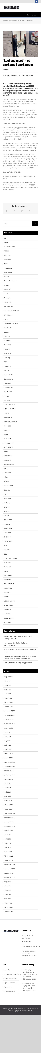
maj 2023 (7, 843)
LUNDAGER (7, 460)
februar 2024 (8, 805)
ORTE (6, 494)
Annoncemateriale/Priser (11, 974)
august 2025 (8, 728)
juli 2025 (7, 732)
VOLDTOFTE (8, 622)
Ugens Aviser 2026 (10, 983)
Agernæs (7, 255)
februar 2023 (8, 856)
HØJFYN (6, 413)
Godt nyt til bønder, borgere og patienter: (18, 663)
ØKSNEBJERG (8, 498)
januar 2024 (8, 809)
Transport (7, 592)
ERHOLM (7, 336)
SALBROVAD (8, 520)
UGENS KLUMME (9, 601)
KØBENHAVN (8, 447)
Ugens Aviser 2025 (10, 978)
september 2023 (9, 826)
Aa (5, 238)
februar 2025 (8, 753)
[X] (14, 211)
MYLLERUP (7, 473)
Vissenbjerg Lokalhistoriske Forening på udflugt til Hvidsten (30, 973)
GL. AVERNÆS (8, 375)
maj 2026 (7, 689)
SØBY (6, 554)
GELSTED (7, 370)
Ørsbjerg (7, 503)
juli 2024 (7, 783)
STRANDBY (7, 562)
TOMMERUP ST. (9, 584)
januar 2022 (8, 911)
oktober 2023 (8, 822)
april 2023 (7, 847)
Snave (6, 545)
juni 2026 (7, 685)
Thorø (6, 571)
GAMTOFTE (7, 366)
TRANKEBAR (8, 588)
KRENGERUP (8, 456)
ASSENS (7, 276)
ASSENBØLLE (8, 272)
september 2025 (9, 724)
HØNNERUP (8, 417)
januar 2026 (8, 707)
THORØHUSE (8, 575)
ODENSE (7, 490)
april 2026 (7, 694)
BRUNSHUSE (8, 306)
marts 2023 (8, 852)
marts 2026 (8, 698)
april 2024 (7, 796)
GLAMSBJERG (8, 379)
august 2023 (8, 830)
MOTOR (6, 469)
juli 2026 (7, 681)
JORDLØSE (7, 426)
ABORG (6, 251)
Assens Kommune (10, 281)
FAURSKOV (7, 345)
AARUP (6, 242)
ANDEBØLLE (8, 268)
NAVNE (6, 481)
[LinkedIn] (22, 211)
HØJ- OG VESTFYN (10, 409)
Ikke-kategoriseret (10, 422)
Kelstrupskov (10, 247)
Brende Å (7, 298)
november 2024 (9, 766)
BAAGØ (6, 285)
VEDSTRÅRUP (8, 605)
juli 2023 (7, 835)
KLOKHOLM (8, 439)
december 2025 (9, 711)
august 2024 (8, 779)
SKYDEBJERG (8, 541)
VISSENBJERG (8, 618)
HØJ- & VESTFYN (9, 405)
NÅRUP (6, 477)
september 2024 (9, 775)
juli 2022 (7, 886)
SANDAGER (8, 524)
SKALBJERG (8, 528)
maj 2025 (7, 741)
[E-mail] (30, 211)
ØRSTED (7, 507)
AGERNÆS (7, 259)
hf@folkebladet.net (26, 75)
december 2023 (9, 813)
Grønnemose (8, 387)
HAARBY (7, 396)
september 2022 (9, 877)
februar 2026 (8, 702)
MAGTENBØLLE (9, 464)
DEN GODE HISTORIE (11, 323)
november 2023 (9, 818)
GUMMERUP (8, 392)
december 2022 (9, 864)
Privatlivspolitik (9, 991)
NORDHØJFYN (8, 486)
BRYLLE (6, 319)
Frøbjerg (7, 358)
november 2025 (9, 715)
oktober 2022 (8, 873)
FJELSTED (7, 349)
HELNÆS (7, 400)
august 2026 (8, 677)
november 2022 (9, 869)
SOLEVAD (7, 550)
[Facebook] (6, 211)
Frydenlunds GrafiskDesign (24, 1011)
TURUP (6, 597)
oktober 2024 (8, 771)
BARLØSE (7, 289)
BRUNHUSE (8, 302)
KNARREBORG (8, 443)
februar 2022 (8, 907)
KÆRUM (6, 430)
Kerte (6, 434)
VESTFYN (7, 614)
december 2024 (9, 762)
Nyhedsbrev (8, 987)
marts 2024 (8, 800)
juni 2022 (7, 890)
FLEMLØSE (7, 353)
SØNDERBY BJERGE (10, 558)
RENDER (7, 511)
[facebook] (36, 1)
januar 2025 (8, 758)
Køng (6, 451)
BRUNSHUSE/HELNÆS (11, 311)
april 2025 (7, 745)
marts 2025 (8, 749)
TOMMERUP (8, 580)
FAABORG (7, 340)
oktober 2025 (8, 719)
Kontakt (7, 970)
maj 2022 (7, 894)
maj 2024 (7, 792)
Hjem (4, 20)
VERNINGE (7, 609)
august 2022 (8, 882)
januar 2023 (8, 860)
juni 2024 (7, 788)
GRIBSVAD (7, 383)
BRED (6, 294)
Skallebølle (7, 533)
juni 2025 (7, 736)
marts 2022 (8, 903)
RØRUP (6, 515)
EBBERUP (7, 332)
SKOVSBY (7, 537)
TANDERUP (7, 567)
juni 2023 (7, 839)
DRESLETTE (8, 328)
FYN (5, 362)
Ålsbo (6, 264)
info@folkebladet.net (33, 946)
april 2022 (7, 899)
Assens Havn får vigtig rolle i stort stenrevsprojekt (29, 986)
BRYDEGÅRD (8, 315)
